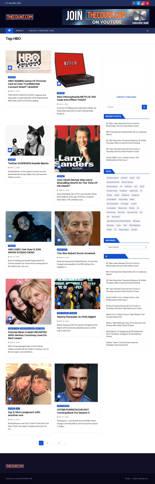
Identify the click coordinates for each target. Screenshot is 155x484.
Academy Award (112, 178)
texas (119, 225)
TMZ (125, 225)
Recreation (116, 217)
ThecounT (12, 77)
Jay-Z (17, 408)
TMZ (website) (134, 225)
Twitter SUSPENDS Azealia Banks (28, 163)
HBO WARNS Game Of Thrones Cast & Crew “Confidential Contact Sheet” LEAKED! (27, 84)
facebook (123, 191)
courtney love (13, 328)
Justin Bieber (111, 199)
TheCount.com (116, 256)
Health (116, 195)
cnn (135, 186)
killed (132, 199)
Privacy (20, 31)
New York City (132, 212)
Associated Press (113, 182)
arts (138, 178)
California (128, 186)
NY (141, 212)
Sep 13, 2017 (15, 91)
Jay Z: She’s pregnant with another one (24, 414)
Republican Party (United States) (118, 221)
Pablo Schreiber (63, 406)
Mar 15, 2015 (64, 257)
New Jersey (111, 212)
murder (131, 208)
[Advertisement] (126, 74)
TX (115, 230)
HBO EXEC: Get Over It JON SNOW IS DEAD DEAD (24, 251)
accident (124, 178)
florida (109, 195)
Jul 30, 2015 (15, 257)
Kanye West (123, 199)
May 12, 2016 (15, 167)
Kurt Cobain (40, 328)
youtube (134, 230)
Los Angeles (111, 208)
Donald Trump (112, 191)
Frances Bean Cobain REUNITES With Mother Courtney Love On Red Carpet (27, 335)
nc (138, 208)
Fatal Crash (133, 191)
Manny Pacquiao (63, 313)
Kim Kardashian (112, 204)
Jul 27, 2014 (64, 417)
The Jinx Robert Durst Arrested (76, 253)
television (110, 225)
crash (142, 186)
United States (124, 230)
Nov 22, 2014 (64, 321)
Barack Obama (127, 182)
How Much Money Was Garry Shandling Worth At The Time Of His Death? (77, 182)
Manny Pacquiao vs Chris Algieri (76, 316)
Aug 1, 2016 (63, 104)
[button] (147, 31)
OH (108, 217)
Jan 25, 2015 (15, 342)
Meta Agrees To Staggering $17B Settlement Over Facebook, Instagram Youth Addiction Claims (124, 334)
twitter (109, 230)
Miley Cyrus (122, 208)
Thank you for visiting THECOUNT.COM (19, 478)
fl (141, 191)
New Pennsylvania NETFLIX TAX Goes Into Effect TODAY (76, 98)
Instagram (135, 195)
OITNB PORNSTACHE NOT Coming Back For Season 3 (73, 411)
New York (121, 212)
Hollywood (125, 195)
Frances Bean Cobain (27, 328)
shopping (136, 221)
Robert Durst (62, 249)
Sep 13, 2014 (15, 419)
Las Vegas (124, 204)
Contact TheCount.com (41, 31)
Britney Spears (112, 186)
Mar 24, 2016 (64, 190)
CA (121, 186)
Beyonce (11, 408)
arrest (132, 178)
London (133, 204)
